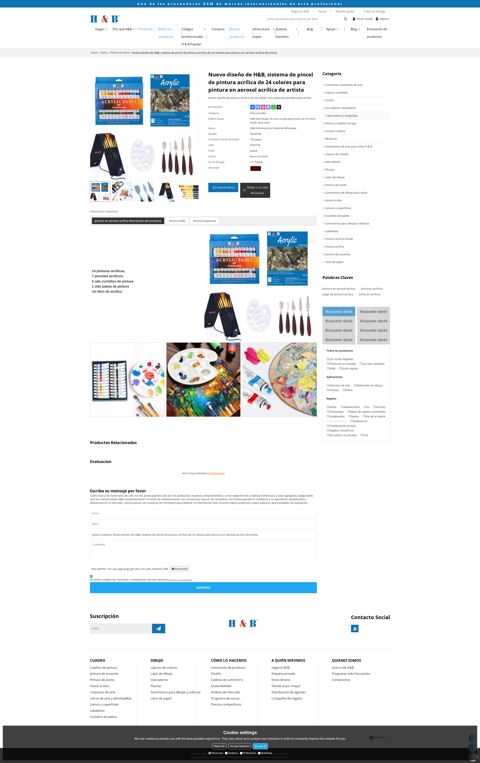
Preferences (249, 753)
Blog (354, 29)
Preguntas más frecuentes (351, 673)
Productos (145, 29)
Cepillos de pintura (103, 667)
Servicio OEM (177, 221)
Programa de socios (225, 698)
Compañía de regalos (287, 698)
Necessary (217, 753)
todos (103, 52)
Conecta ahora (225, 187)
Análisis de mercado (225, 692)
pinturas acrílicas (372, 288)
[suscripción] (158, 628)
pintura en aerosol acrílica (339, 288)
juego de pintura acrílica (337, 294)
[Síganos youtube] (354, 628)
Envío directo (281, 680)
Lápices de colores (164, 667)
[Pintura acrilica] (255, 168)
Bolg (310, 29)
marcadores (159, 680)
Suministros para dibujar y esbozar (176, 692)
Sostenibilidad (221, 686)
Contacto (218, 29)
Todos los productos (166, 33)
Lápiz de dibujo (161, 673)
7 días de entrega (374, 11)
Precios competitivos (226, 704)
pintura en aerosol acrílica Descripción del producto (128, 221)
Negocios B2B (300, 11)
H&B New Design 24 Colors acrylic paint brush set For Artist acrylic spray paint (282, 120)
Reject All (219, 746)
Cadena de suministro (227, 680)
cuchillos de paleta (103, 717)
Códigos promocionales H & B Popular (192, 36)
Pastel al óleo (99, 686)
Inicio (94, 52)
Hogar (99, 29)
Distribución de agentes (289, 692)
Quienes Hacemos (282, 33)
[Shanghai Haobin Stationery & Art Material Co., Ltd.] (120, 19)
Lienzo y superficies (104, 704)
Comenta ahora (216, 473)
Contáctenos (341, 680)
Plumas (156, 686)
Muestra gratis (345, 11)
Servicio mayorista (204, 221)
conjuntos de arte (103, 692)
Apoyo (322, 11)
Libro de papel (161, 698)
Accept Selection (239, 746)
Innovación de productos (377, 33)
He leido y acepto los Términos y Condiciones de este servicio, (141, 579)
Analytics (233, 753)
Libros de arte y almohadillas (111, 698)
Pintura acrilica (119, 52)
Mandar (203, 587)
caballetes (97, 710)
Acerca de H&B (343, 667)
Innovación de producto (228, 667)
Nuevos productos (237, 33)
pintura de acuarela (104, 673)
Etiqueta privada (283, 673)
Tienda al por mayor (286, 686)
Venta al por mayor (261, 33)
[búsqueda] (345, 19)
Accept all (260, 746)
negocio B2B (281, 667)
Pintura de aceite (102, 680)
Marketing (266, 753)
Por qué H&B (122, 29)
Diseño (216, 673)
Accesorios (181, 568)
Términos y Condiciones (179, 579)
